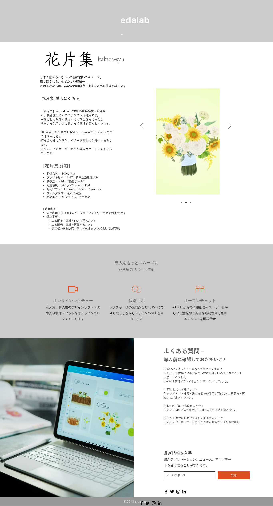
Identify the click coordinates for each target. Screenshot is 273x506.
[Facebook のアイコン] (166, 491)
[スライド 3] (190, 202)
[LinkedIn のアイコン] (184, 491)
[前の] (141, 126)
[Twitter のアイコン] (172, 491)
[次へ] (229, 126)
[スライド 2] (181, 202)
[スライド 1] (186, 202)
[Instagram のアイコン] (178, 491)
